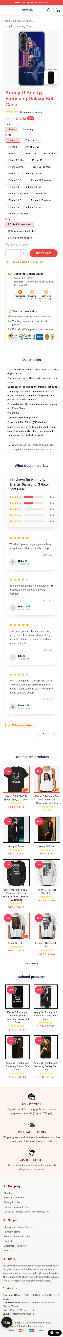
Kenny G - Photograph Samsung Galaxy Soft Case (45, 1015)
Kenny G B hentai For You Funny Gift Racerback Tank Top (47, 799)
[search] (49, 10)
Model (8, 134)
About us (8, 1193)
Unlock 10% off (6, 1322)
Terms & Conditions (14, 1197)
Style (8, 219)
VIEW (16, 789)
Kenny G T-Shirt (16, 943)
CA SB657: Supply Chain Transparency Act (26, 1211)
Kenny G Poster (16, 846)
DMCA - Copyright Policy (17, 1207)
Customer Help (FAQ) (15, 1245)
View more (31, 963)
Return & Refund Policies (17, 1236)
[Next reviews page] (55, 734)
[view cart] (58, 10)
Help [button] (57, 1333)
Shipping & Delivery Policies (18, 1227)
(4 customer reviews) (31, 112)
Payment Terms (12, 1231)
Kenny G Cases (22, 20)
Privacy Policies (12, 1202)
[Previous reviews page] (38, 734)
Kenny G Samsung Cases (18, 26)
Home (6, 20)
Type (8, 124)
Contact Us (9, 1241)
